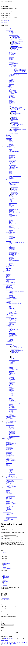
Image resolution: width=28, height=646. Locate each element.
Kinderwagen (10, 103)
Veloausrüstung (9, 299)
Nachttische (11, 364)
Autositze (9, 30)
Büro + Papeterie (7, 438)
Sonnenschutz (14, 118)
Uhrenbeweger (12, 472)
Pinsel (10, 226)
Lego (11, 185)
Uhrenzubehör (12, 474)
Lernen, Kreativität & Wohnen (14, 212)
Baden (7, 134)
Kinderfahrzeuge (11, 196)
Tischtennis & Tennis (10, 282)
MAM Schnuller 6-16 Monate (20, 71)
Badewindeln (11, 57)
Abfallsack (8, 317)
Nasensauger (11, 62)
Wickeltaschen (14, 122)
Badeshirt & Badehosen (11, 443)
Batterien (8, 490)
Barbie (10, 243)
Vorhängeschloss (9, 485)
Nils (12, 357)
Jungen (7, 515)
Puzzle (10, 173)
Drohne (10, 150)
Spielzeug (13, 48)
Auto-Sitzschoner (15, 38)
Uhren (10, 471)
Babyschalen (11, 31)
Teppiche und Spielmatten (14, 228)
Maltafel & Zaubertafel (13, 223)
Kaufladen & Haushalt (13, 250)
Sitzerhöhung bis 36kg (13, 35)
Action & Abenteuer (12, 147)
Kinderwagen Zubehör (15, 107)
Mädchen (8, 514)
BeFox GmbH (7, 638)
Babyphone (11, 396)
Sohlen (7, 461)
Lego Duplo (14, 189)
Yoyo (7, 269)
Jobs (4, 582)
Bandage (11, 426)
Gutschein (5, 520)
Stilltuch (8, 464)
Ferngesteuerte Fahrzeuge (14, 151)
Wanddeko (11, 231)
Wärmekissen (11, 79)
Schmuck (8, 456)
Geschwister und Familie (11, 517)
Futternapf (8, 501)
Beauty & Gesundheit (9, 421)
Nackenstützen (14, 42)
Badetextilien (11, 54)
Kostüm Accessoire (13, 234)
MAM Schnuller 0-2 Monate (20, 69)
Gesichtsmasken (9, 448)
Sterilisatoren (11, 101)
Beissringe (11, 59)
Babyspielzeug (11, 158)
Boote (10, 306)
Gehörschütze (9, 136)
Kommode (11, 363)
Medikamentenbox (13, 429)
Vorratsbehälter (12, 338)
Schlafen (9, 376)
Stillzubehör (11, 75)
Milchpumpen (12, 97)
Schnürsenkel (9, 458)
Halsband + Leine (10, 502)
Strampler (8, 465)
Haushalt (9, 326)
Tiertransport (8, 509)
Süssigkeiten (8, 268)
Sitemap (5, 585)
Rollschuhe (11, 206)
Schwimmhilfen (12, 309)
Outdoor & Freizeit (9, 284)
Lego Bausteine (14, 187)
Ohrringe (11, 470)
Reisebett (8, 135)
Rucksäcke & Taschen (13, 133)
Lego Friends (14, 190)
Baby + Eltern (8, 28)
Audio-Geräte (9, 488)
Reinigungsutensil (12, 334)
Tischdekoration (12, 322)
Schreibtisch (11, 371)
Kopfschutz (13, 358)
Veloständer (8, 302)
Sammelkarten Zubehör (14, 260)
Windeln (10, 82)
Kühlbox (8, 286)
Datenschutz (13, 638)
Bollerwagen (11, 198)
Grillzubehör (8, 482)
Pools (10, 307)
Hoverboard (11, 201)
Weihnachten (11, 324)
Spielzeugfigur (12, 157)
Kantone (8, 518)
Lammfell (13, 114)
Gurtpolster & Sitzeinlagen (17, 41)
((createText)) (10, 624)
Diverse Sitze (11, 412)
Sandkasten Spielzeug (13, 293)
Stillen (9, 140)
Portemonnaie (9, 452)
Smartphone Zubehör (10, 496)
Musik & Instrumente (10, 232)
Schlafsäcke (11, 390)
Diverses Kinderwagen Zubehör (18, 109)
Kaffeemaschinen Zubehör (14, 329)
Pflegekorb (11, 64)
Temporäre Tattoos (13, 239)
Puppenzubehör (12, 248)
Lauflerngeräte (12, 168)
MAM (14, 68)
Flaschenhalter (9, 285)
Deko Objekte (12, 319)
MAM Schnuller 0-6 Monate (20, 70)
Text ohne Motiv (9, 513)
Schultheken (11, 227)
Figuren (10, 244)
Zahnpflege (11, 85)
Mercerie (11, 331)
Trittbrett (13, 120)
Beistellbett (11, 367)
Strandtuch (8, 417)
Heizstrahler (11, 60)
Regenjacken (9, 454)
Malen (10, 169)
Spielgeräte (11, 292)
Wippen (10, 414)
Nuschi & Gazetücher (13, 63)
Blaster (10, 149)
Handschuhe (8, 449)
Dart (7, 277)
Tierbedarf (7, 499)
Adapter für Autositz (15, 108)
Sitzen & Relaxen (11, 407)
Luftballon (11, 236)
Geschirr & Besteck (13, 92)
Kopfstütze (11, 383)
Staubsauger (11, 336)
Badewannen (11, 55)
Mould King (11, 195)
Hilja (12, 356)
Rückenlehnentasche (15, 44)
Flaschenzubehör (12, 91)
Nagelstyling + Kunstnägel (14, 436)
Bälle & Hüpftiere (10, 179)
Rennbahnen (11, 154)
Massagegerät (12, 431)
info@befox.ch (7, 599)
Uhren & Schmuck (11, 468)
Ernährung (10, 87)
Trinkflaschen (12, 102)
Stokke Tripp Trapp (13, 409)
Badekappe (11, 304)
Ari (12, 355)
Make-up (11, 434)
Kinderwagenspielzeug (16, 113)
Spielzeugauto (12, 155)
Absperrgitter (11, 395)
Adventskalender (12, 255)
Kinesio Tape (11, 428)
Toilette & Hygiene (10, 420)
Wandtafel (11, 230)
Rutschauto (11, 207)
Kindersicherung (12, 401)
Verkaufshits (6, 553)
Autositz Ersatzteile (15, 37)
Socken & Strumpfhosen (11, 460)
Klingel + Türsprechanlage (14, 403)
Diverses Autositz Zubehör (17, 39)
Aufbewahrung (12, 373)
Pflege (9, 52)
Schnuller (12, 65)
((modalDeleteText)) (11, 616)
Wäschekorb (11, 80)
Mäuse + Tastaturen (10, 494)
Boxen (7, 276)
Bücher (4, 271)
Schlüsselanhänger (10, 455)
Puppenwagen (12, 247)
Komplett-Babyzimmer (14, 360)
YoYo (10, 264)
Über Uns (5, 575)
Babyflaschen (12, 89)
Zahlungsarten (6, 576)
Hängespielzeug (12, 165)
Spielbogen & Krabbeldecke (15, 176)
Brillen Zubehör (9, 444)
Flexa (11, 345)
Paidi (11, 353)
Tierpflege (8, 508)
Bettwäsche (11, 377)
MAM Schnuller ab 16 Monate (20, 73)
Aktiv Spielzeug (12, 160)
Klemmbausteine (12, 184)
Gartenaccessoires (10, 481)
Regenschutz (14, 116)
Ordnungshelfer (12, 333)
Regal (10, 366)
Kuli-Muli (13, 66)
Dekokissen (8, 325)
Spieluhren (11, 177)
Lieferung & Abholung (8, 578)
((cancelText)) (3, 616)
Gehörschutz (11, 400)
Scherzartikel (11, 238)
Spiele (10, 261)
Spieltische (11, 263)
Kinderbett (11, 362)
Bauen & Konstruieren (12, 182)
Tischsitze (11, 411)
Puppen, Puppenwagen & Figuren (15, 242)
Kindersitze (11, 33)
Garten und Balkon (13, 320)
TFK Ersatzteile (14, 128)
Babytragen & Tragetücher (14, 131)
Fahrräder (11, 199)
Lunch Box (11, 221)
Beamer (7, 491)
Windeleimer (11, 84)
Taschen (8, 466)
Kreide (10, 219)
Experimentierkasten (13, 215)
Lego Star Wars (14, 193)
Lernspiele (11, 220)
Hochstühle (11, 410)
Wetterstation (11, 340)
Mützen (7, 450)
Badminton (8, 274)
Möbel (9, 344)
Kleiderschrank (12, 361)
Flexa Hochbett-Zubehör (16, 347)
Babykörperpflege (12, 53)
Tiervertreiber (9, 483)
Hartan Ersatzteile (15, 127)
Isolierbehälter (12, 93)
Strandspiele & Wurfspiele (11, 298)
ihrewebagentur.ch (4, 640)
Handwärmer (14, 112)
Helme (10, 200)
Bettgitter (11, 399)
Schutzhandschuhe (13, 335)
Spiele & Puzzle (11, 254)
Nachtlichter (11, 388)
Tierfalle (8, 507)
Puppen (10, 246)
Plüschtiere (11, 172)
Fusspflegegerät (12, 433)
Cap (7, 445)
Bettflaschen (11, 427)
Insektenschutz (12, 382)
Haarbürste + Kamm (10, 423)
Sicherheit (8, 290)
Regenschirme (9, 287)
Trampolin (11, 295)
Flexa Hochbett (14, 346)
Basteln (10, 214)
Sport (6, 272)
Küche (10, 330)
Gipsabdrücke (12, 162)
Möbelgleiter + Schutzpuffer (12, 374)
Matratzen (11, 385)
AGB (4, 580)
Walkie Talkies (9, 498)
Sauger (10, 100)
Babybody (8, 441)
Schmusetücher (12, 174)
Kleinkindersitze (12, 32)
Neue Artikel (6, 552)
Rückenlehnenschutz (15, 43)
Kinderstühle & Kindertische (15, 369)
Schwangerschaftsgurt (10, 459)
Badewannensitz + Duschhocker (13, 477)
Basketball (8, 275)
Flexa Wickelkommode (16, 351)
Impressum (5, 581)
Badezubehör (11, 58)
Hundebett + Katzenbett (11, 503)
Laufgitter (11, 372)
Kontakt (5, 583)
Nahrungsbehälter (12, 98)
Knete (10, 217)
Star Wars (11, 156)
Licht (10, 204)
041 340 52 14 (5, 20)
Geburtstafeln (9, 86)
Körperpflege (10, 432)
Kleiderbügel (9, 341)
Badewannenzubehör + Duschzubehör (14, 479)
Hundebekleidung (10, 504)
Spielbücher (11, 178)
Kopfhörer (8, 492)
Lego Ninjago (14, 192)
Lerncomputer (9, 493)
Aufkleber (7, 512)
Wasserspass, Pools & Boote (13, 303)
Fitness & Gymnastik (10, 279)
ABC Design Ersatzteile (16, 125)
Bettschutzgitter (12, 379)
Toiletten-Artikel (12, 76)
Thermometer (11, 77)
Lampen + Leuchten (10, 342)
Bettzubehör (11, 378)
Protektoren (11, 205)
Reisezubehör (9, 453)
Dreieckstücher (9, 447)
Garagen (10, 152)
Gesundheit (10, 425)
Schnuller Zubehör (15, 74)
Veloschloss (8, 301)
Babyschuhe (8, 442)
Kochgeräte (11, 95)
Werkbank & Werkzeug (14, 253)
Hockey (7, 281)
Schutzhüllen (9, 497)
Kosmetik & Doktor (13, 252)
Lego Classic (14, 188)
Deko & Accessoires (12, 318)
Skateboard (11, 210)
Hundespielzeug (9, 506)
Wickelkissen (11, 81)
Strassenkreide (12, 297)
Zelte (7, 314)
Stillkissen (11, 142)
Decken (10, 380)
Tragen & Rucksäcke (12, 130)
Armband (11, 469)
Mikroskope (11, 225)
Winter (9, 312)
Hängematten (11, 415)
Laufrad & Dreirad (13, 203)
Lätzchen (11, 96)
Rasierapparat (12, 437)
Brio (10, 183)
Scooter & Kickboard (13, 209)
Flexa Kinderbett (15, 349)
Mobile (10, 171)
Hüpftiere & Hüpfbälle (13, 167)
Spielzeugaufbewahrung (11, 416)
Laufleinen (8, 139)
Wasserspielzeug (12, 311)
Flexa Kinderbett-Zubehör (17, 350)
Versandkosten (6, 577)
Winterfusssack (14, 49)
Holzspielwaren (12, 166)
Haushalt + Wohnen (9, 315)
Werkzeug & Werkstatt (11, 486)
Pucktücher (11, 389)
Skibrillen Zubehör (13, 313)
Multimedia (7, 487)
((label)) (2, 623)
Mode (6, 439)
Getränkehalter (14, 123)
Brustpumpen (11, 141)
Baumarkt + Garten (9, 476)
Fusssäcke (13, 111)
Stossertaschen (14, 119)
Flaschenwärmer (12, 90)
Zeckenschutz (9, 510)
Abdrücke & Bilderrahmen (11, 51)
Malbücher (11, 222)
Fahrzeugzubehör (9, 480)
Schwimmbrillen (12, 308)
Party (8, 233)
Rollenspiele (10, 249)
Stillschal (11, 144)
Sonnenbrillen (9, 138)
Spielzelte (8, 270)
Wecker (10, 475)
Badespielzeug (12, 161)
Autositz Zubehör (14, 36)
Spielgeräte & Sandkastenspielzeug (15, 291)
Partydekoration (12, 237)
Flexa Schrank (14, 352)
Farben (10, 216)
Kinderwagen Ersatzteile (15, 124)
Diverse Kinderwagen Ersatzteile (18, 129)
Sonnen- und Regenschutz (17, 47)
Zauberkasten (11, 265)
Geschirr (10, 328)
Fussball (8, 280)
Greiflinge (11, 163)
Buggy (10, 106)
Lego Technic (14, 194)
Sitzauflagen (14, 117)
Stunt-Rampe (11, 211)
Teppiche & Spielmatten (11, 418)
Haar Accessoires (9, 422)
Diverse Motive (9, 519)
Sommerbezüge (14, 46)
